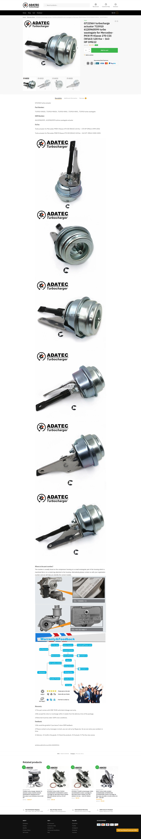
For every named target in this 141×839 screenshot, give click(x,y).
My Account (96, 6)
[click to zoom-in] (51, 47)
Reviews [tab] (81, 98)
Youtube (74, 832)
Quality (25, 828)
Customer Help (106, 6)
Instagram (75, 828)
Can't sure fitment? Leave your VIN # (127, 830)
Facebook (74, 823)
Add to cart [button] (34, 804)
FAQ (48, 832)
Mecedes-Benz (31, 17)
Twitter (74, 825)
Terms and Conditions (53, 830)
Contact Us (50, 828)
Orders (25, 825)
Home (24, 17)
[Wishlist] (42, 768)
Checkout (115, 6)
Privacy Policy (26, 830)
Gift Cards (25, 832)
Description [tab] (58, 98)
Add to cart (104, 50)
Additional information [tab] (70, 98)
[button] (77, 48)
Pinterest (74, 830)
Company (25, 823)
